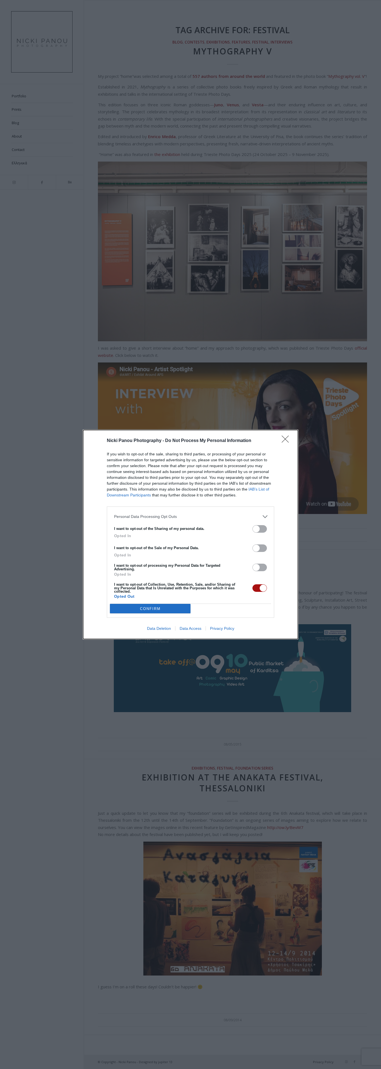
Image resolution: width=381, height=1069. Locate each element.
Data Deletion (159, 628)
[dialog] (190, 534)
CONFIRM (150, 609)
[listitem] (190, 517)
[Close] (287, 441)
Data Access (190, 628)
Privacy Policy (222, 628)
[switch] (259, 529)
